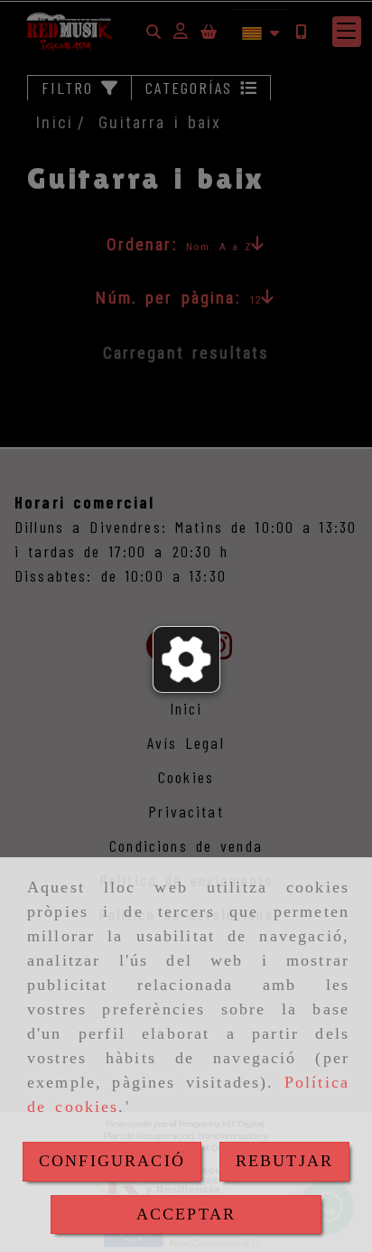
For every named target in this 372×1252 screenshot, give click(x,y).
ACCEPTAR (186, 1214)
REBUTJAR (284, 1161)
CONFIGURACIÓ (112, 1161)
